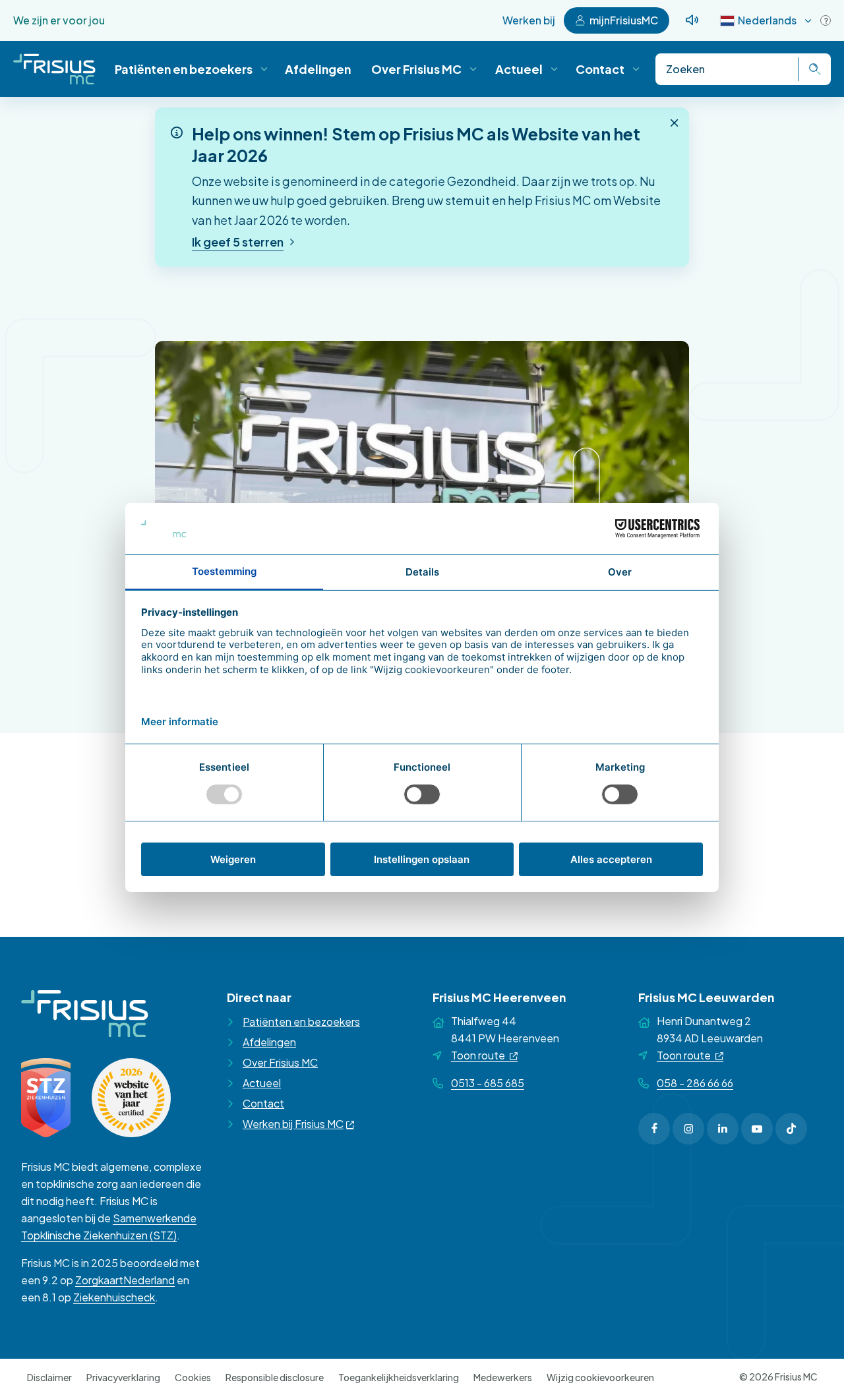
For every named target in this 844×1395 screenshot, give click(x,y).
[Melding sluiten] (674, 122)
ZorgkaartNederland (125, 1280)
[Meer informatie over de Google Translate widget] (825, 20)
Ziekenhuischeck (114, 1297)
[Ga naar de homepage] (54, 69)
